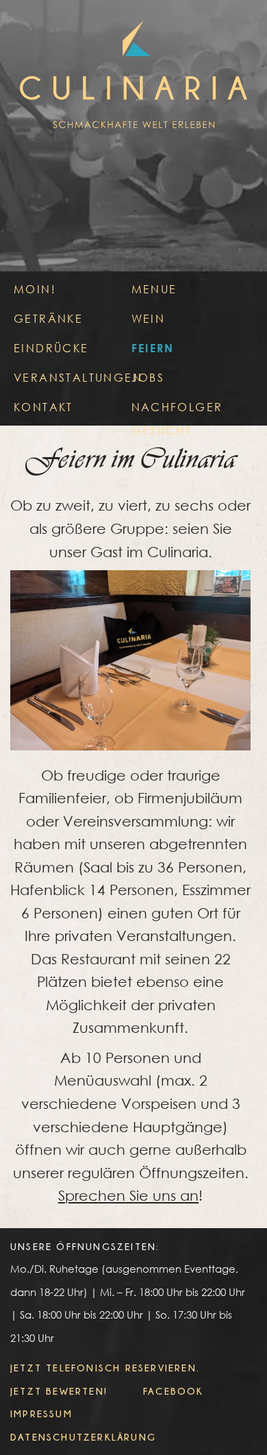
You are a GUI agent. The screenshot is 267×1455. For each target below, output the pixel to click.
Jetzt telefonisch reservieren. (105, 1367)
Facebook (173, 1391)
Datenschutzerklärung (83, 1437)
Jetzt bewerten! (58, 1391)
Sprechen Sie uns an (128, 1195)
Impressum (41, 1413)
